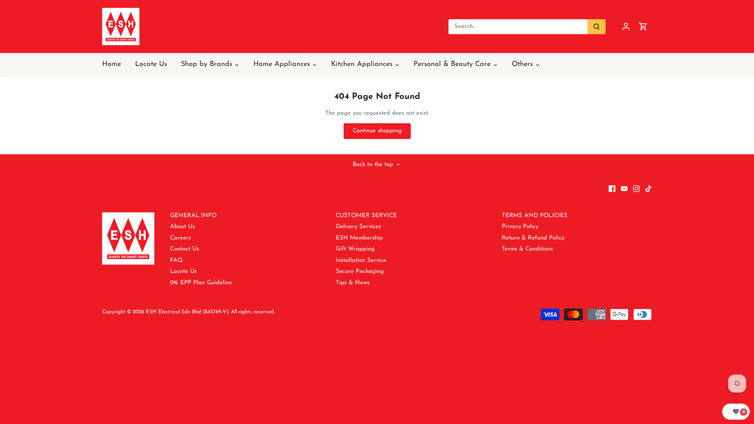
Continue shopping (377, 131)
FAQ (176, 260)
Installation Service (361, 260)
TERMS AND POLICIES (534, 216)
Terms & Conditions (527, 249)
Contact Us (184, 249)
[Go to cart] (643, 26)
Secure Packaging (360, 271)
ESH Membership (359, 238)
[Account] (626, 26)
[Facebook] (612, 188)
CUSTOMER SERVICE (366, 216)
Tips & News (353, 283)
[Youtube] (624, 188)
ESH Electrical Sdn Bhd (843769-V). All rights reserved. (210, 311)
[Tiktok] (648, 188)
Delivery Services (358, 227)
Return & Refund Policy (533, 238)
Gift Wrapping (355, 249)
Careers (180, 238)
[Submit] (596, 26)
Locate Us (183, 271)
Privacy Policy (520, 227)
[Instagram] (636, 188)
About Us (182, 227)
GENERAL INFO (193, 216)
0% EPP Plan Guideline (201, 283)
